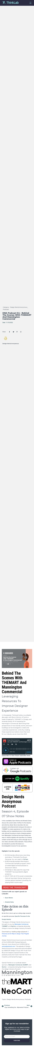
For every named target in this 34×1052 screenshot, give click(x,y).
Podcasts (6, 309)
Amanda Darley (9, 902)
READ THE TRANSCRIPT (14, 887)
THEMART (5, 926)
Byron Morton (9, 898)
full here (25, 859)
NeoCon (13, 926)
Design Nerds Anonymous (18, 307)
